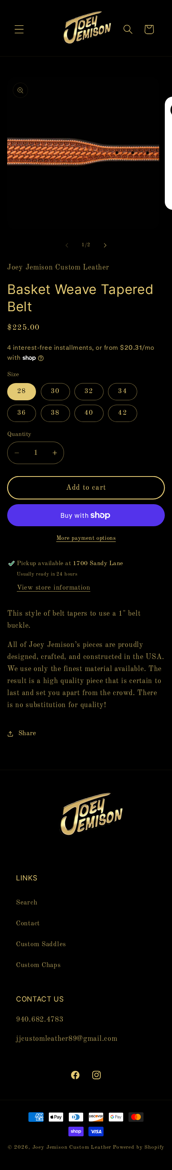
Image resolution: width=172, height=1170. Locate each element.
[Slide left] (67, 245)
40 (88, 413)
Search (26, 902)
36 (21, 413)
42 (122, 413)
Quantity (19, 434)
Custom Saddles (41, 944)
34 (122, 391)
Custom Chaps (38, 965)
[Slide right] (105, 245)
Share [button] (27, 733)
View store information (53, 587)
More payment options (86, 538)
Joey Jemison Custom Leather (72, 1147)
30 (55, 391)
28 (21, 391)
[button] (19, 29)
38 (55, 413)
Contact (28, 923)
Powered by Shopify (138, 1147)
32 (88, 391)
